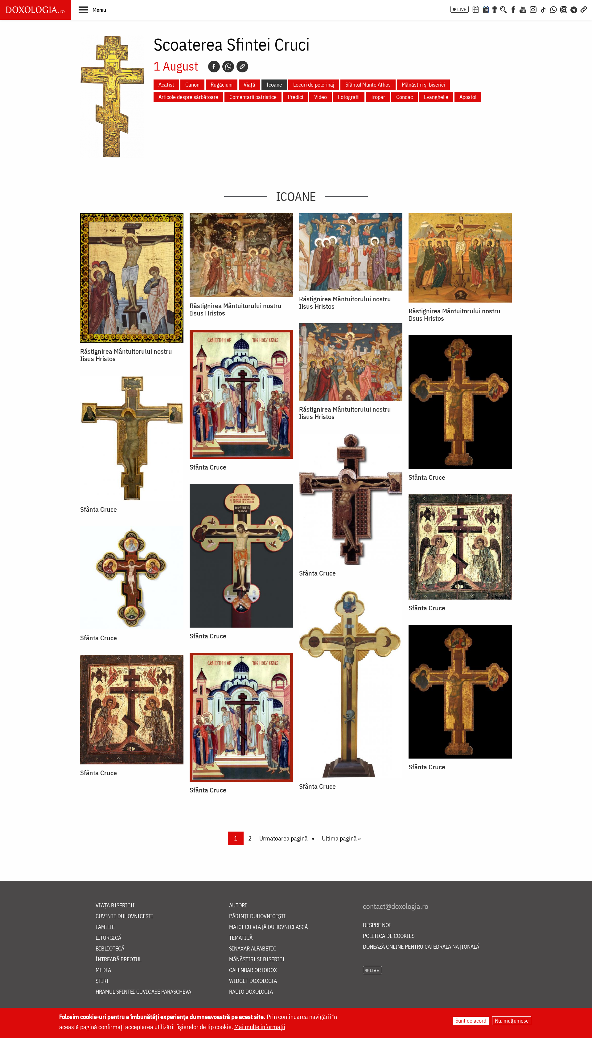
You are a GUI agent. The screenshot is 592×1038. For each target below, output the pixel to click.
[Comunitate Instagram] (563, 9)
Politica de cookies (388, 936)
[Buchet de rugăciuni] (494, 9)
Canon (192, 84)
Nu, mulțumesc (511, 1020)
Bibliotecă (110, 949)
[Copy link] (242, 66)
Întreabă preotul (119, 959)
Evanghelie (436, 96)
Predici (295, 96)
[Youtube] (523, 9)
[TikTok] (543, 9)
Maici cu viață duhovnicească (268, 927)
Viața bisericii (115, 905)
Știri (102, 981)
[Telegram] (574, 9)
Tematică (241, 938)
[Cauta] (503, 9)
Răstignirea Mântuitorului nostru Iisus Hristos (126, 355)
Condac (404, 96)
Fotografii (349, 96)
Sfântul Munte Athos (368, 84)
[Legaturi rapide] (583, 9)
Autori (238, 905)
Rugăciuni (221, 84)
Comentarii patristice (253, 96)
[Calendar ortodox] (475, 9)
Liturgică (108, 938)
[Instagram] (533, 9)
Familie (105, 927)
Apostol (467, 96)
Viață (249, 84)
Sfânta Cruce (208, 467)
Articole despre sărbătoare (188, 96)
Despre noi (377, 925)
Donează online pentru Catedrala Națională (421, 947)
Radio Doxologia (251, 992)
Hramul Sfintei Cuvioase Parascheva (143, 992)
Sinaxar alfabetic (252, 949)
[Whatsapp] (228, 66)
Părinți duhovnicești (257, 916)
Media (103, 970)
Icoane (274, 84)
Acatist (166, 84)
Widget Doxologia (253, 981)
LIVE (462, 9)
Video (320, 96)
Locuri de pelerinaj (313, 84)
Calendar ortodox (253, 970)
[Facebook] (513, 9)
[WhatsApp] (553, 9)
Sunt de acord (470, 1020)
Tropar (378, 96)
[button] (92, 10)
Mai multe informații (259, 1027)
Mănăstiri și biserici (423, 84)
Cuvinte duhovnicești (124, 916)
